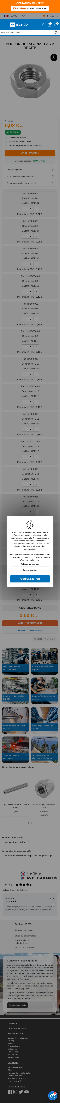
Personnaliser (30, 570)
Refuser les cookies (30, 564)
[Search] (56, 32)
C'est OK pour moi (30, 579)
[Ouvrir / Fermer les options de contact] (52, 1095)
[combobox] (28, 32)
